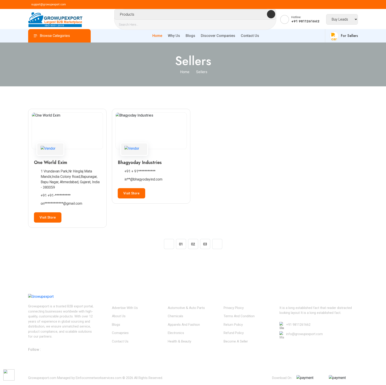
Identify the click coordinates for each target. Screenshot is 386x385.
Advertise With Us (125, 308)
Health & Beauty (179, 341)
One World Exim (50, 162)
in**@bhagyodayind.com (143, 179)
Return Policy (233, 325)
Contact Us (250, 36)
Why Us (174, 36)
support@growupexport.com (48, 4)
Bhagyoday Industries (140, 162)
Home (157, 36)
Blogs (190, 36)
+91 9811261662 (298, 325)
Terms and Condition (239, 316)
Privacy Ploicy (234, 308)
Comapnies (120, 333)
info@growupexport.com (304, 334)
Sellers (201, 72)
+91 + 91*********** (139, 171)
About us (119, 316)
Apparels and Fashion (184, 325)
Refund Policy (234, 333)
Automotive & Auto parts (186, 308)
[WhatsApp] (9, 373)
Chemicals (175, 316)
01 (181, 244)
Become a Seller (236, 341)
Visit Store (48, 217)
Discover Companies (218, 36)
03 (205, 244)
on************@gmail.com (61, 203)
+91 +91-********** (56, 195)
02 (193, 244)
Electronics (176, 333)
